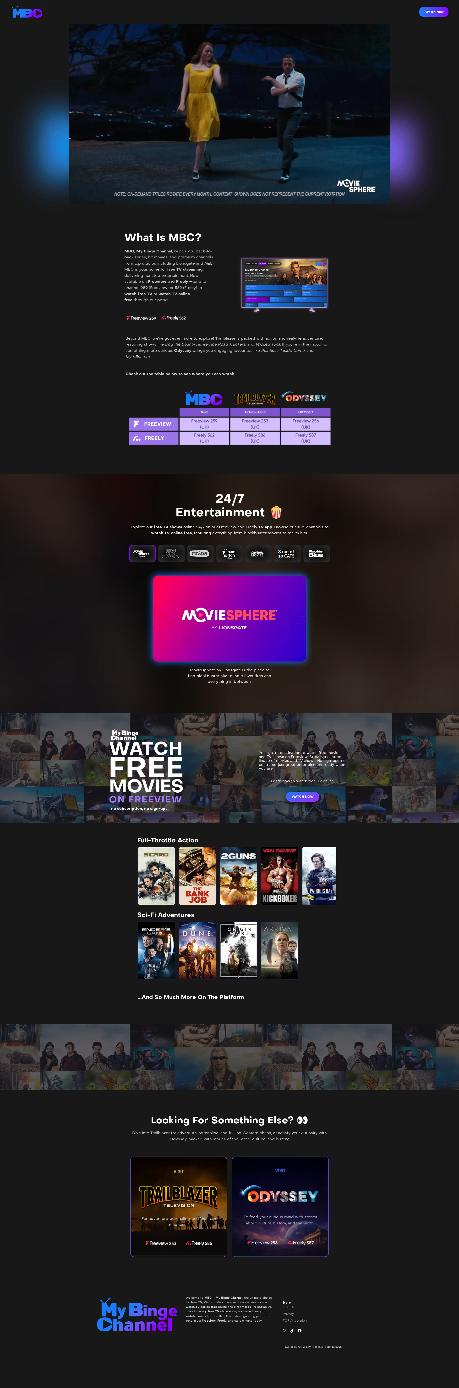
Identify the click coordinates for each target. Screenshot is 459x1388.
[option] (156, 876)
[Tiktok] (292, 1331)
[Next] (328, 876)
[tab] (142, 553)
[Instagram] (285, 1331)
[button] (433, 12)
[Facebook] (299, 1331)
